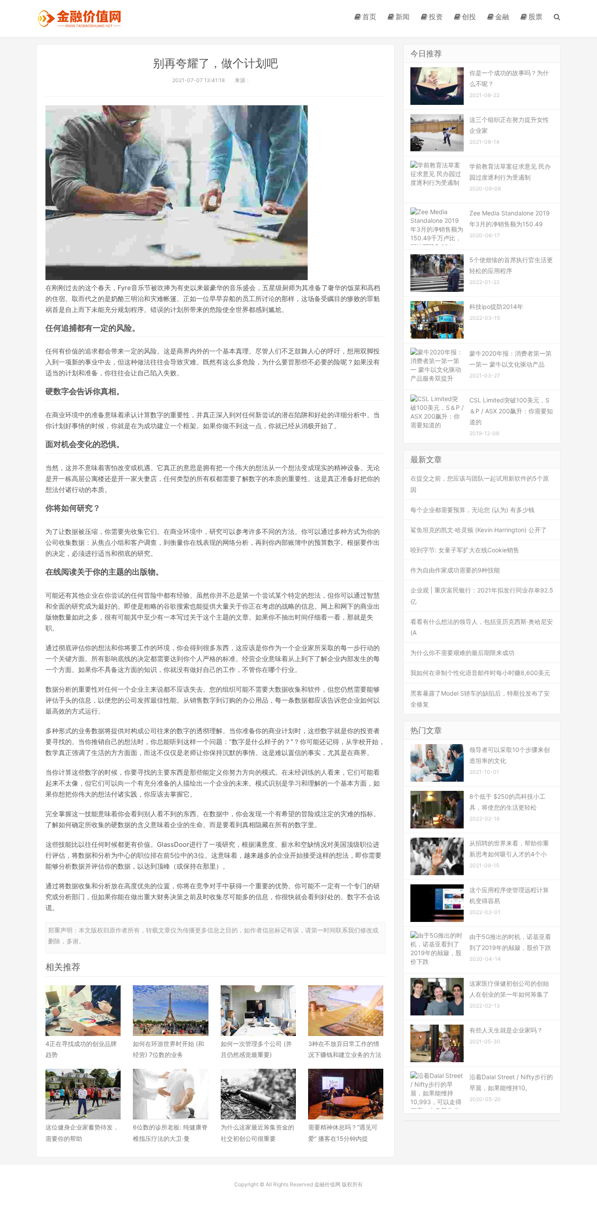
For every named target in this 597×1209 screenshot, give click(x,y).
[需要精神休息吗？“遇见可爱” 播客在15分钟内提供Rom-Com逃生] (345, 1094)
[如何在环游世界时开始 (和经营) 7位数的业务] (170, 1010)
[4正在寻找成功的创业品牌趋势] (83, 1010)
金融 (502, 16)
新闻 (403, 16)
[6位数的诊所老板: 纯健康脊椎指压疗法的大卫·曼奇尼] (170, 1094)
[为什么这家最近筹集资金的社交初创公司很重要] (258, 1094)
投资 (436, 16)
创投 (469, 16)
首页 (369, 16)
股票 (535, 16)
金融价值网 (78, 18)
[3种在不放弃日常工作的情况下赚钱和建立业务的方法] (345, 1010)
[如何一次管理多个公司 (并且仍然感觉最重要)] (258, 1010)
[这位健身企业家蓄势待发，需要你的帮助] (83, 1094)
